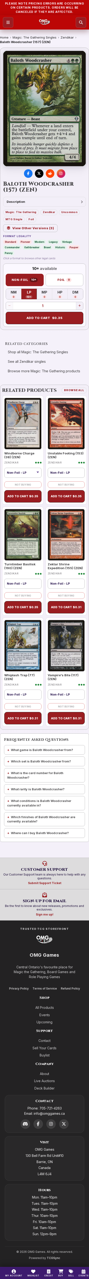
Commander (12, 247)
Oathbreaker (31, 247)
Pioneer (25, 241)
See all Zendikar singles (27, 361)
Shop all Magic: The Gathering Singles (38, 352)
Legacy (53, 241)
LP (32, 294)
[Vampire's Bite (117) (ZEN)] (66, 646)
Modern (39, 241)
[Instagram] (51, 1124)
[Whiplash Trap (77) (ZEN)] (23, 646)
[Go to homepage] (44, 22)
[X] (64, 1124)
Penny (9, 253)
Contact (44, 1041)
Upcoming (44, 1022)
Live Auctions (44, 1081)
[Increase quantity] (79, 306)
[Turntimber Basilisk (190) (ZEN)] (23, 535)
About (44, 1074)
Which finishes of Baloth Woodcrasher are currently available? (41, 819)
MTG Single (13, 219)
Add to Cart (44, 318)
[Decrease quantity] (9, 306)
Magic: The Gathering (21, 212)
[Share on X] (39, 173)
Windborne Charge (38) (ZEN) (19, 455)
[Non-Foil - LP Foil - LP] (23, 473)
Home (4, 37)
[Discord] (25, 1124)
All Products (44, 1007)
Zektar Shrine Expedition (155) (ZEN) (65, 566)
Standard (10, 241)
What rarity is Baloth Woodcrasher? (38, 789)
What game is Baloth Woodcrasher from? (42, 750)
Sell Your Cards (44, 1048)
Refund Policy (70, 988)
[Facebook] (38, 1124)
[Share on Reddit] (50, 173)
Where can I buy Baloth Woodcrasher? (40, 833)
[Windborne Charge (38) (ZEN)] (23, 424)
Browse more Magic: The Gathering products (44, 371)
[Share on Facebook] (28, 173)
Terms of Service (45, 988)
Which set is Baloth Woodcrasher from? (41, 761)
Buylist (45, 1055)
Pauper (74, 247)
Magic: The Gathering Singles (34, 37)
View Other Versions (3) (33, 228)
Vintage (67, 241)
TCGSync (53, 1258)
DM (77, 294)
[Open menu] (8, 22)
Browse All (74, 390)
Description (16, 202)
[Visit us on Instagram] (61, 173)
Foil (31, 219)
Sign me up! (44, 914)
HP (62, 294)
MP (47, 294)
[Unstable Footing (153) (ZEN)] (66, 424)
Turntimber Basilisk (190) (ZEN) (20, 566)
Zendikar (67, 37)
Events (44, 1015)
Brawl (47, 247)
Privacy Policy (19, 988)
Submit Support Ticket (44, 883)
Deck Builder (44, 1088)
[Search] (81, 22)
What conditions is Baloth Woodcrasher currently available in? (39, 803)
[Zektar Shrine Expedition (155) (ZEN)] (66, 535)
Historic (60, 247)
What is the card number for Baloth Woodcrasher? (35, 775)
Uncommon (69, 212)
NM (16, 294)
